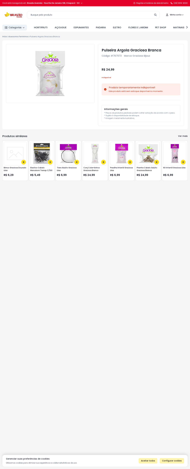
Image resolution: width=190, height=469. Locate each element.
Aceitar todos (148, 460)
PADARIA (101, 27)
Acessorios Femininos (18, 36)
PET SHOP (160, 27)
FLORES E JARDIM (138, 27)
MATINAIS (178, 27)
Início (4, 36)
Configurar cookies (172, 460)
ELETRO (117, 27)
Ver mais (183, 136)
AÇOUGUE (60, 27)
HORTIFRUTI (41, 27)
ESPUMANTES (81, 27)
